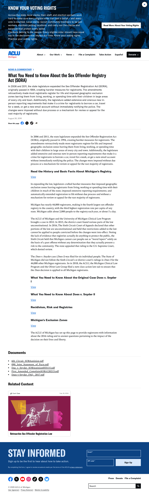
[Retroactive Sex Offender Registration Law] (39, 413)
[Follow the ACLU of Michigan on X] (16, 479)
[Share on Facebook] (22, 124)
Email (90, 452)
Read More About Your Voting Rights (121, 25)
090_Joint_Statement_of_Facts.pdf (30, 364)
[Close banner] (144, 4)
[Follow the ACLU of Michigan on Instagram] (28, 479)
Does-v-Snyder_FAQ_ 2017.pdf (28, 374)
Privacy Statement (27, 490)
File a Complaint (87, 54)
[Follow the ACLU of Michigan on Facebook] (10, 479)
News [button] (69, 54)
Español (119, 54)
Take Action (105, 54)
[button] (31, 123)
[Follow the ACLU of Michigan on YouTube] (22, 479)
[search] (138, 486)
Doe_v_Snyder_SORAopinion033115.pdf (33, 367)
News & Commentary (20, 69)
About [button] (40, 54)
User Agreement (13, 490)
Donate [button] (132, 54)
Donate (119, 478)
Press (111, 478)
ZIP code (91, 461)
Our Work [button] (55, 54)
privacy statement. (76, 467)
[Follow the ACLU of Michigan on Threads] (40, 479)
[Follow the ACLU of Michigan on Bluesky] (46, 479)
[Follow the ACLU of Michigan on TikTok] (34, 479)
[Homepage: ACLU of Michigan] (16, 54)
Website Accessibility (42, 490)
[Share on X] (27, 124)
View (33, 176)
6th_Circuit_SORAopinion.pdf (28, 360)
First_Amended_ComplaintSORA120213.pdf (35, 371)
